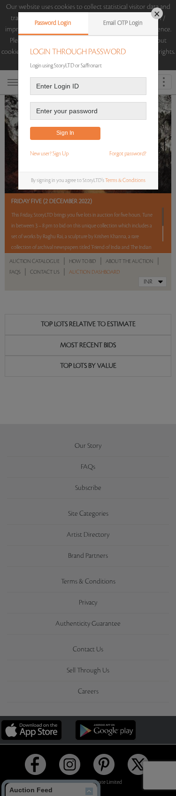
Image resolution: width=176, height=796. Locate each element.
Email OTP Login (123, 23)
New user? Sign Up (49, 154)
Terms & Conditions (125, 180)
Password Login (53, 23)
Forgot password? (127, 154)
